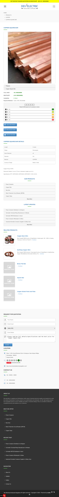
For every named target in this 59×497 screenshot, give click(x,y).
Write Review (10, 134)
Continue (34, 239)
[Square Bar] (9, 282)
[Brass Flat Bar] (9, 268)
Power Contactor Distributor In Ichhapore (15, 209)
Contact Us (8, 484)
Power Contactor (9, 184)
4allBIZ (49, 492)
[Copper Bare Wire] (9, 240)
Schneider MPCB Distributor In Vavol (14, 215)
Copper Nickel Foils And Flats (26, 291)
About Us (8, 472)
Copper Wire (9, 187)
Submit (7, 344)
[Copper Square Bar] (29, 57)
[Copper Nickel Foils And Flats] (9, 295)
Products (8, 15)
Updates (8, 476)
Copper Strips (9, 196)
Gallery (7, 480)
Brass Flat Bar (21, 263)
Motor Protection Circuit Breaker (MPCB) (15, 193)
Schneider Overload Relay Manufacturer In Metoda (17, 212)
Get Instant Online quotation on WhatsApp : (29, 1)
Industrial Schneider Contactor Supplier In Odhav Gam (18, 221)
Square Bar (20, 277)
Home (5, 12)
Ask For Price (10, 124)
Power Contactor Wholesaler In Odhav (14, 218)
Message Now (10, 129)
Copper (8, 17)
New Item (8, 190)
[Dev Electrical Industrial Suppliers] (29, 6)
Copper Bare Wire (22, 236)
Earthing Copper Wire (23, 250)
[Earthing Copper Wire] (9, 254)
